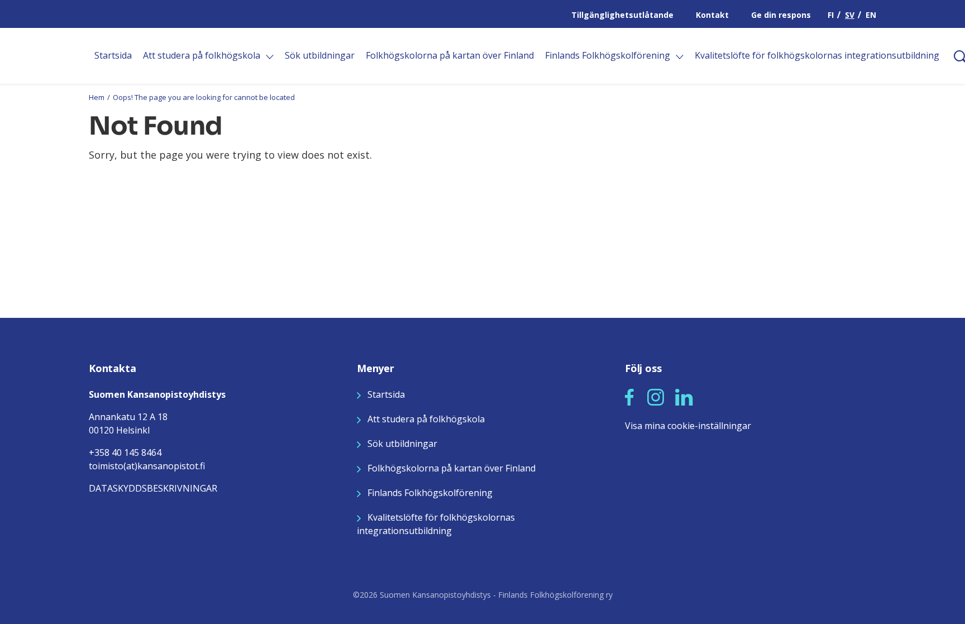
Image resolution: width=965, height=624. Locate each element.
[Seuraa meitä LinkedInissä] (684, 396)
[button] (629, 397)
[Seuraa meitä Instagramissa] (655, 396)
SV (849, 14)
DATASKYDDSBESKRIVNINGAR (153, 488)
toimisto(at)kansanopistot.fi (147, 466)
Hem (96, 97)
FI (831, 14)
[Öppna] (270, 56)
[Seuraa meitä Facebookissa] (629, 396)
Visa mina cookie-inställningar (688, 426)
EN (871, 14)
